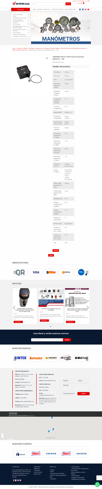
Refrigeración (39, 48)
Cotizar (79, 3)
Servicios (46, 9)
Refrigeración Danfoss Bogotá (52, 48)
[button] (61, 28)
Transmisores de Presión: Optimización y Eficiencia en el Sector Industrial (24, 310)
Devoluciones (37, 474)
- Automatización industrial (78, 479)
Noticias (61, 9)
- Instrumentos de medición (57, 473)
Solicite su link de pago (78, 1)
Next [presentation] (87, 272)
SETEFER (35, 487)
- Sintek (52, 471)
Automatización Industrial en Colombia (51, 309)
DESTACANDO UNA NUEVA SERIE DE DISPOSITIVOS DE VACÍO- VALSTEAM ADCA (77, 310)
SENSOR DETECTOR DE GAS (19, 50)
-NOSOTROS (37, 467)
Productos (20, 9)
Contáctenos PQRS (70, 9)
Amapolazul (70, 487)
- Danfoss (52, 470)
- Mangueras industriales (77, 477)
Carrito (86, 1)
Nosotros (40, 9)
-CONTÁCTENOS (38, 472)
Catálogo (55, 9)
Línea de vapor (75, 467)
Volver (51, 255)
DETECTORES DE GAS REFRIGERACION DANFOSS (73, 48)
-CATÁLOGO (37, 470)
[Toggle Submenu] (28, 14)
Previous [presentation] (15, 272)
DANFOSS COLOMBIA (28, 48)
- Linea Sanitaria (75, 475)
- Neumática (53, 479)
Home (34, 9)
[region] (61, 28)
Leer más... (18, 322)
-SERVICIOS (37, 468)
